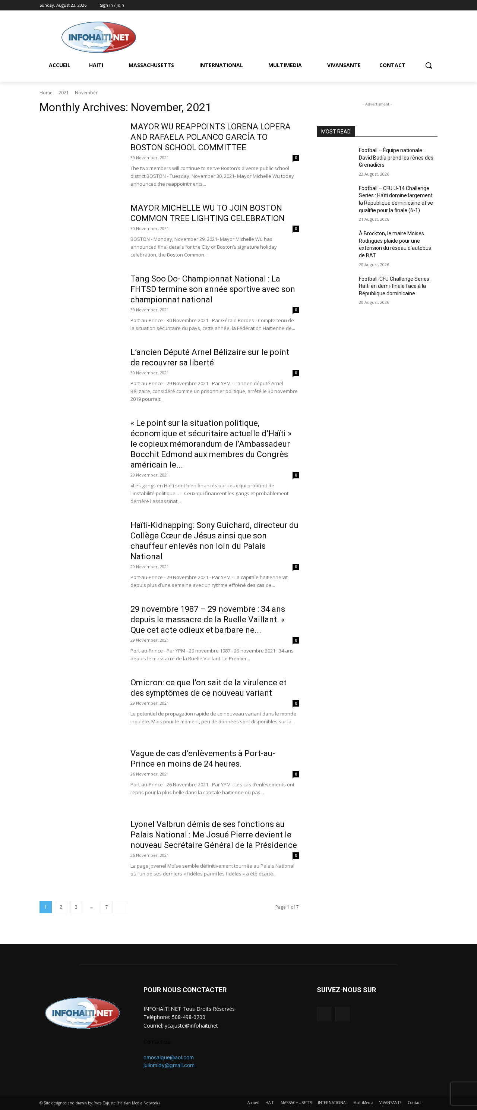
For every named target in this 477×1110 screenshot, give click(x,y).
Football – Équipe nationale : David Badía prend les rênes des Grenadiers (396, 157)
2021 (64, 92)
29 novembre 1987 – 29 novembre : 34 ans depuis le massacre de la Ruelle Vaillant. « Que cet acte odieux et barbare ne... (207, 619)
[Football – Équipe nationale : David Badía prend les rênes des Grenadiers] (335, 159)
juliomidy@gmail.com (169, 1065)
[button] (428, 65)
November (86, 92)
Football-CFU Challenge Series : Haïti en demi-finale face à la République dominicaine (395, 286)
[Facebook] (422, 5)
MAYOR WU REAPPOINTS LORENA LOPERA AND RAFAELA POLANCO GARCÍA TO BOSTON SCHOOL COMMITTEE (210, 137)
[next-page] (122, 907)
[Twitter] (433, 5)
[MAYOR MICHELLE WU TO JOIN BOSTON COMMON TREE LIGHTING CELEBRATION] (80, 231)
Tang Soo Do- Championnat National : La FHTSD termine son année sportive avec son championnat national (212, 289)
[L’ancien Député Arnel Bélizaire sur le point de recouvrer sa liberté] (80, 375)
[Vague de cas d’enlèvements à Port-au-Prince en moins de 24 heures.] (80, 776)
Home (46, 92)
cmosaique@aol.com (168, 1057)
